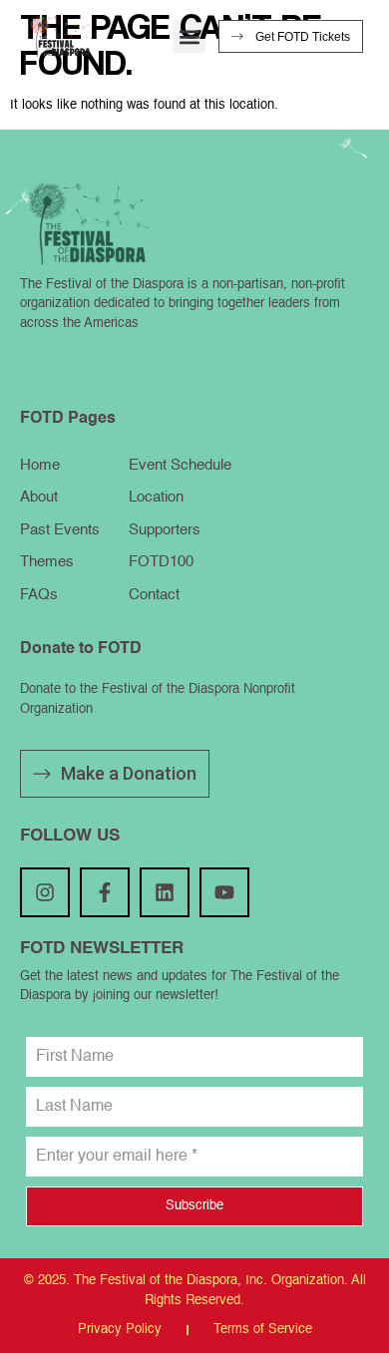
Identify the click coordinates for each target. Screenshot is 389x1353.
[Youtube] (224, 892)
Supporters (164, 529)
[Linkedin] (165, 892)
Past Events (60, 529)
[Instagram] (45, 892)
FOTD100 (161, 561)
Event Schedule (180, 465)
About (39, 497)
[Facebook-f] (105, 892)
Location (156, 497)
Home (40, 465)
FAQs (39, 594)
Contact (154, 594)
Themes (47, 561)
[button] (189, 36)
